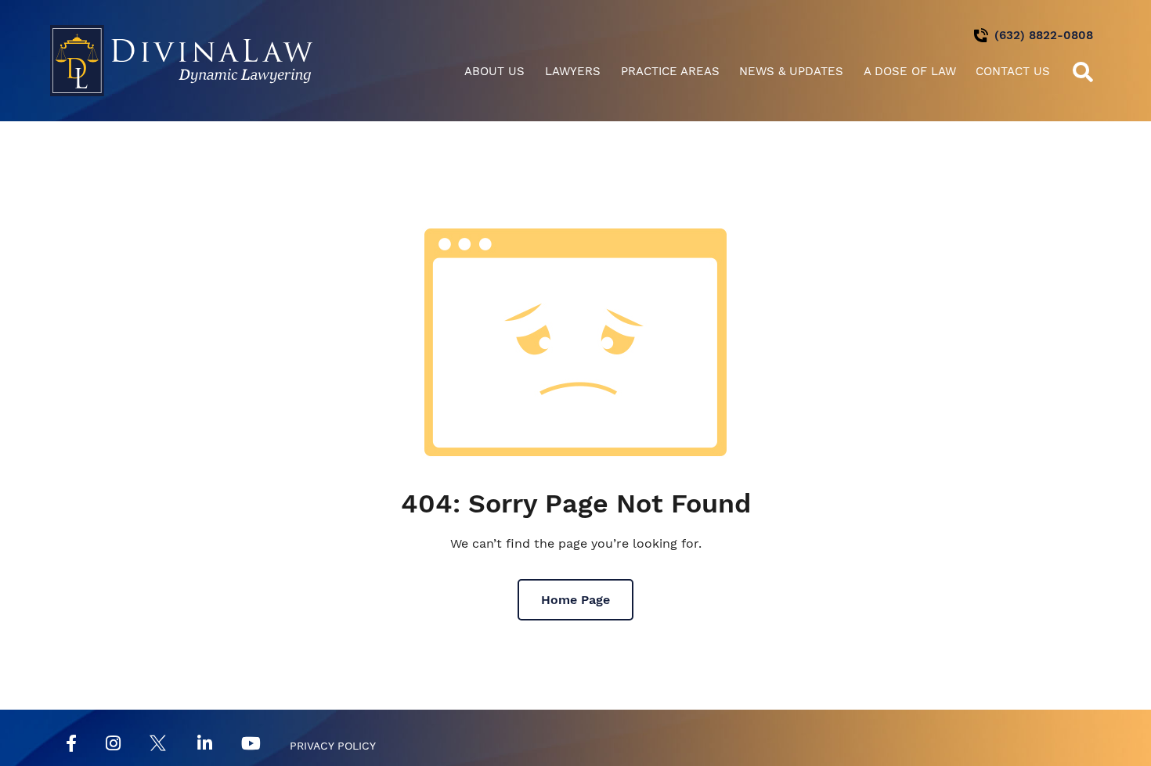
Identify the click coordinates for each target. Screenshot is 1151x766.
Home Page (575, 599)
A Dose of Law (910, 71)
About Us (494, 71)
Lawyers (573, 71)
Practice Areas (670, 71)
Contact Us (1013, 71)
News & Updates (791, 71)
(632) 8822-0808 (1043, 35)
